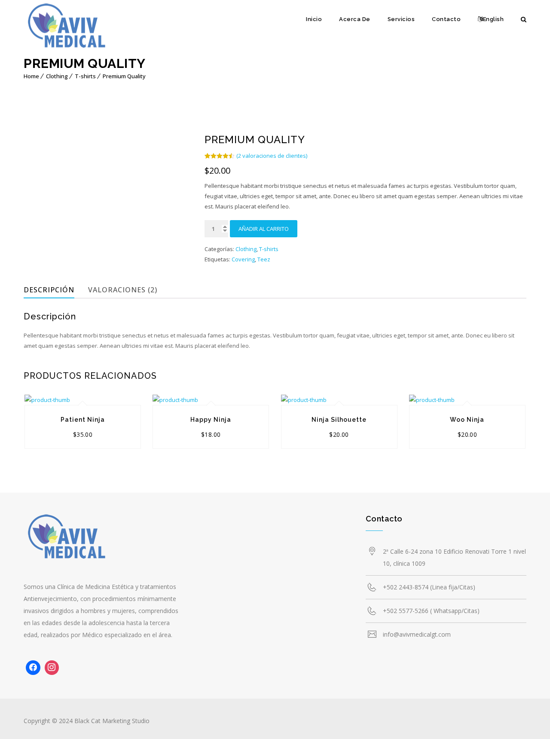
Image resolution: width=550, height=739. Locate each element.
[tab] (55, 289)
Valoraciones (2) (122, 289)
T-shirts (85, 76)
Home (31, 76)
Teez (263, 259)
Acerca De (354, 19)
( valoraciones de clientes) (271, 155)
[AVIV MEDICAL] (67, 28)
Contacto (446, 19)
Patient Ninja (83, 419)
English (493, 19)
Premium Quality (124, 76)
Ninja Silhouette (339, 419)
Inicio (314, 19)
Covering (243, 259)
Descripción (49, 289)
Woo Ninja (467, 419)
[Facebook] (33, 667)
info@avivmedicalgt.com (417, 634)
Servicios (401, 19)
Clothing (57, 76)
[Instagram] (52, 667)
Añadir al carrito (263, 229)
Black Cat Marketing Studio (112, 721)
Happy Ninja (210, 419)
